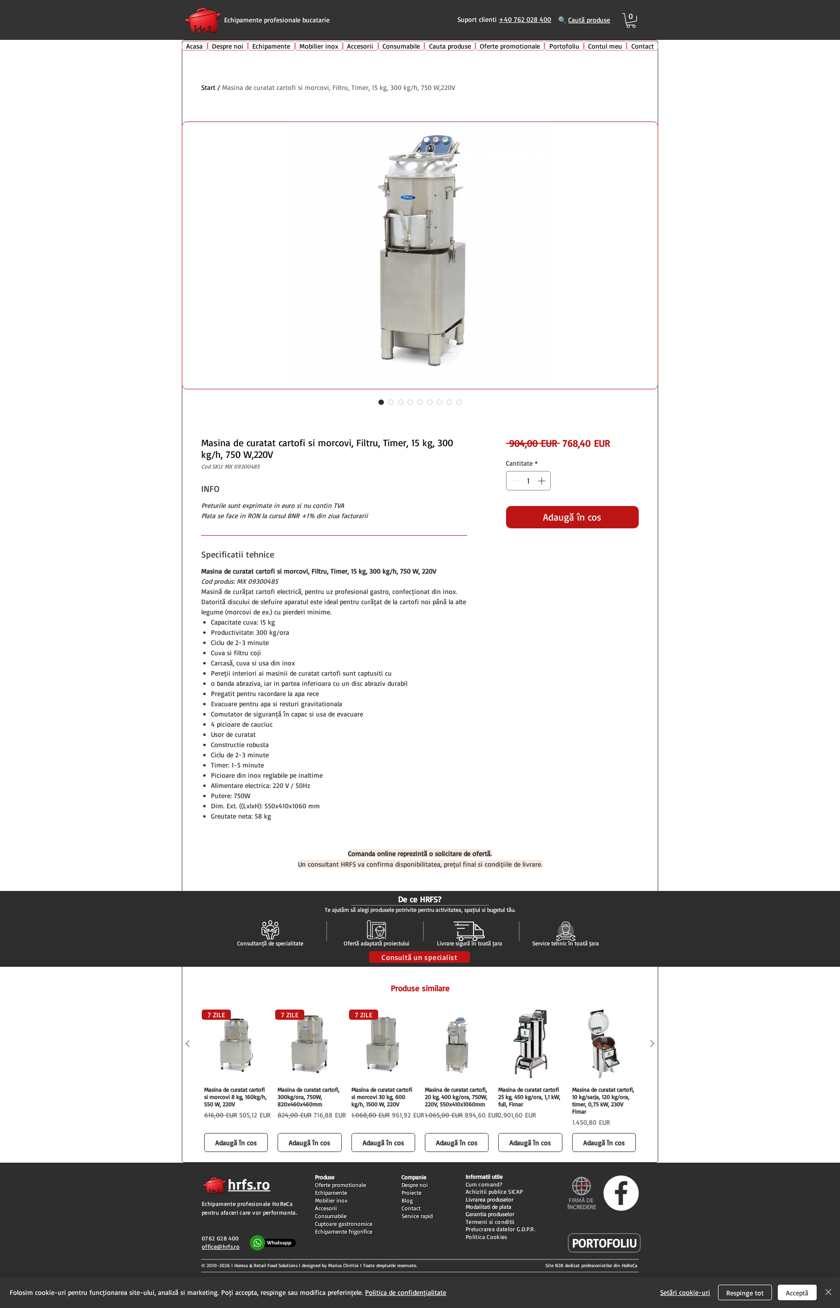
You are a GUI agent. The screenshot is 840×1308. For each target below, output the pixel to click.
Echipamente (331, 1192)
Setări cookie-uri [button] (685, 1292)
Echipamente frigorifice (343, 1231)
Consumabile (331, 1216)
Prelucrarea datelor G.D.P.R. (500, 1229)
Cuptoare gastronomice (343, 1223)
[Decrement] (514, 480)
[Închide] (828, 1292)
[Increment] (542, 480)
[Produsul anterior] (187, 1043)
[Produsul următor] (652, 1043)
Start (208, 87)
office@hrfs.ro (221, 1246)
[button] (631, 20)
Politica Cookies (487, 1236)
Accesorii (326, 1208)
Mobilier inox (331, 1200)
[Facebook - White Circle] (621, 1193)
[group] (420, 1082)
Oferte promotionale (340, 1184)
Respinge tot (745, 1293)
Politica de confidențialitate (405, 1292)
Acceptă (797, 1293)
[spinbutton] (528, 480)
